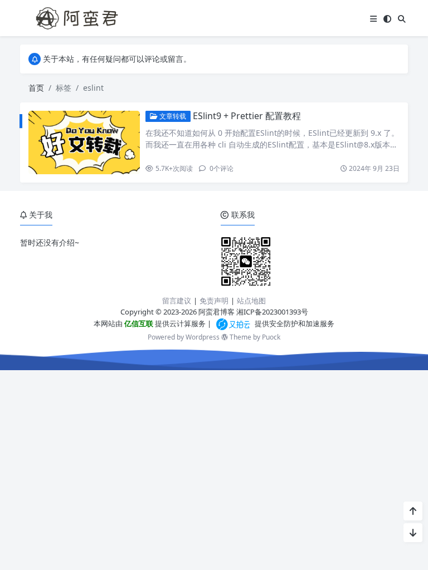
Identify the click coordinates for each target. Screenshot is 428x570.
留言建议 (176, 301)
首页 (36, 87)
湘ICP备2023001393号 (272, 312)
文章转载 (172, 116)
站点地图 (251, 301)
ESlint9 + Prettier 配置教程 (247, 116)
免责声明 (214, 301)
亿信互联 (138, 323)
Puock (271, 337)
